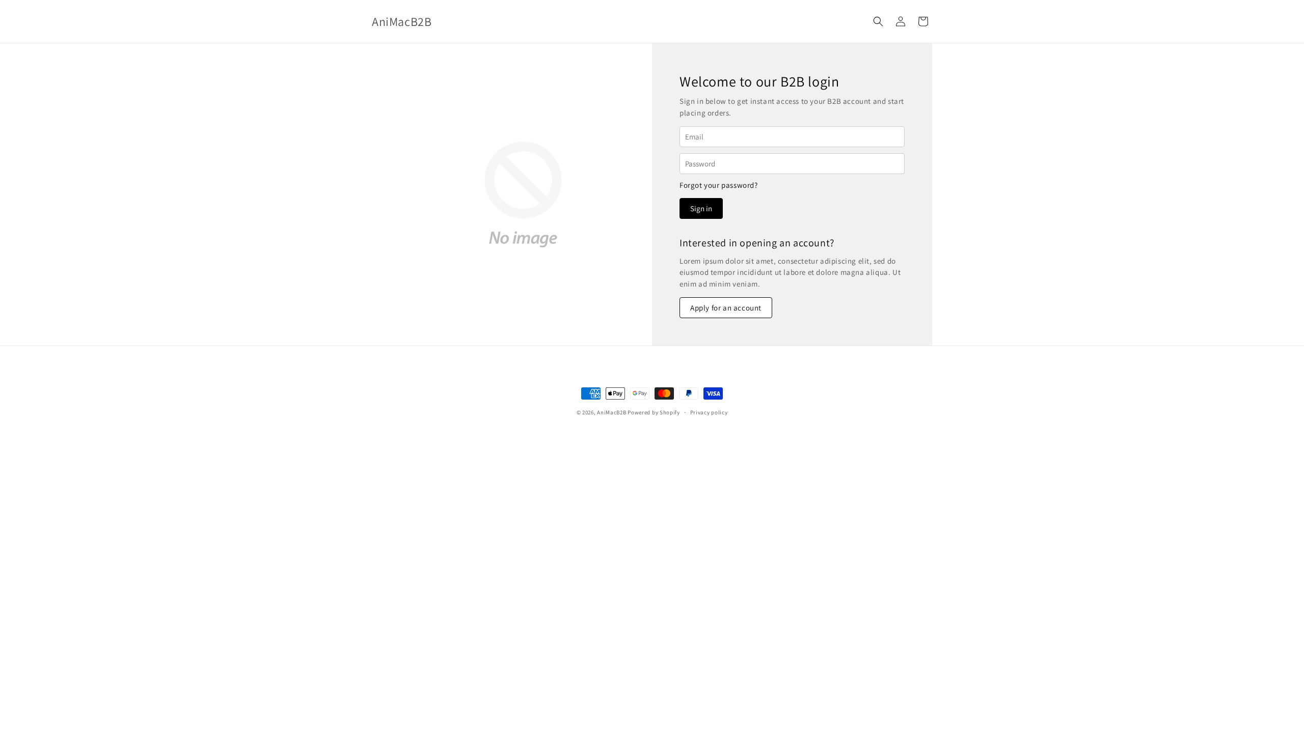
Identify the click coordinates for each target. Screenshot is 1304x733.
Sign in (701, 208)
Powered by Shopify (654, 412)
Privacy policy (709, 412)
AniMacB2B (611, 412)
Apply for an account (726, 308)
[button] (878, 21)
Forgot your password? (719, 185)
